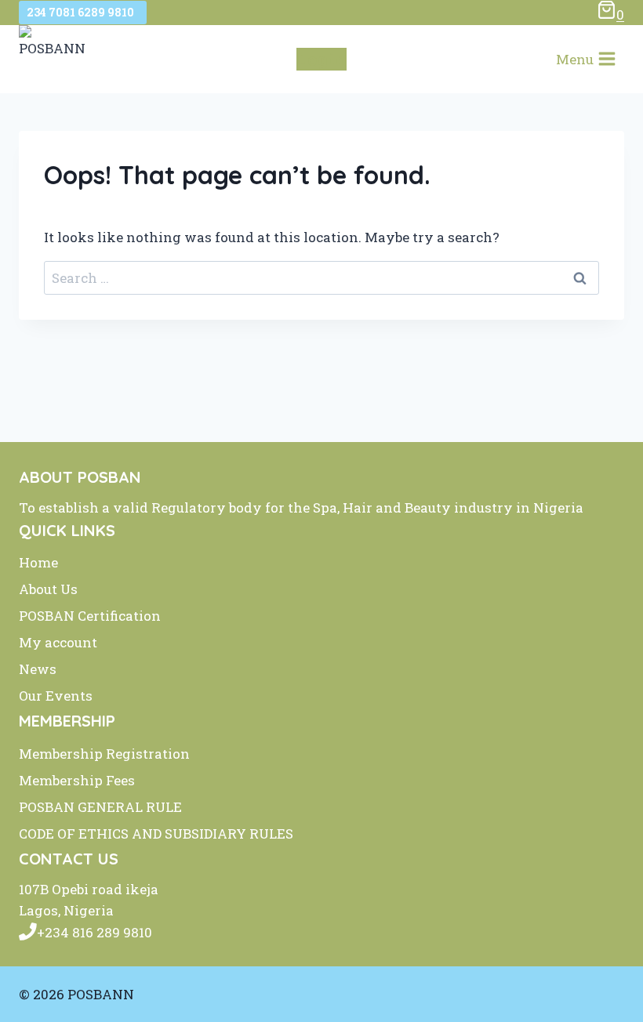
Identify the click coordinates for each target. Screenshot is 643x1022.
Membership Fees (77, 780)
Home (38, 562)
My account (58, 642)
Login (321, 59)
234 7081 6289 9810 (83, 12)
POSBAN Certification (90, 616)
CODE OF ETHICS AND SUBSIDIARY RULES (156, 833)
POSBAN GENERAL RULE (100, 807)
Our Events (56, 696)
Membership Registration (104, 754)
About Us (48, 589)
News (37, 669)
